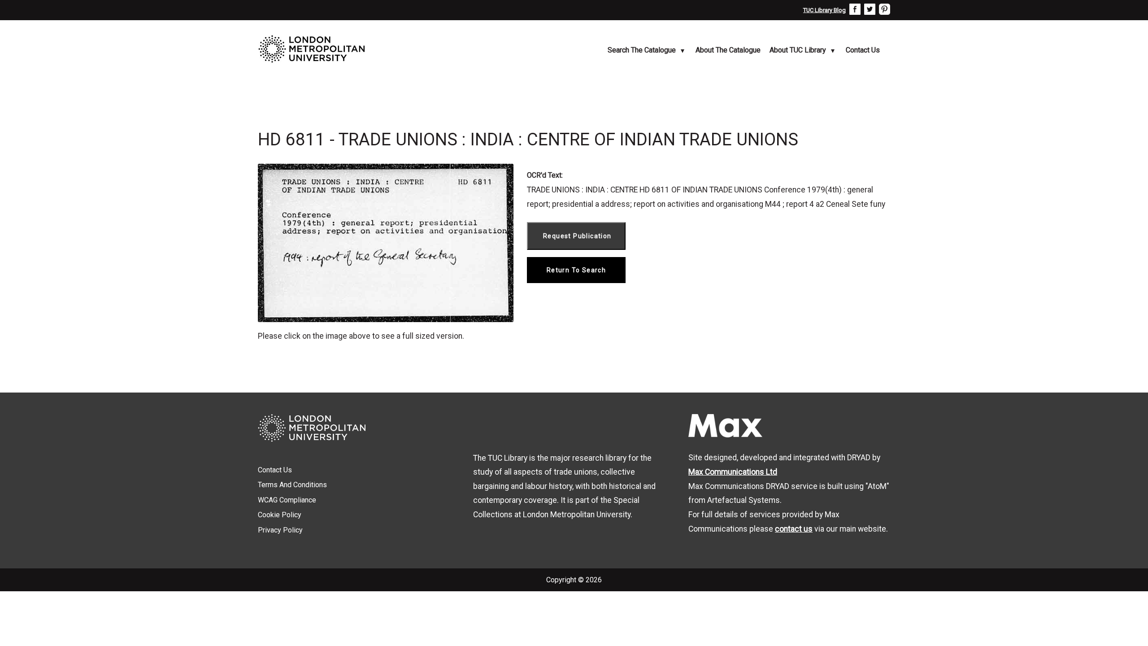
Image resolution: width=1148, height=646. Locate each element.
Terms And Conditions (292, 484)
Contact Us (863, 50)
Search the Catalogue (642, 50)
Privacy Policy (280, 530)
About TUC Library (798, 50)
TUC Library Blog (824, 10)
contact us (794, 528)
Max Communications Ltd (732, 471)
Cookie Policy (279, 515)
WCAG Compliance (287, 500)
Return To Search (576, 270)
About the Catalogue (728, 50)
